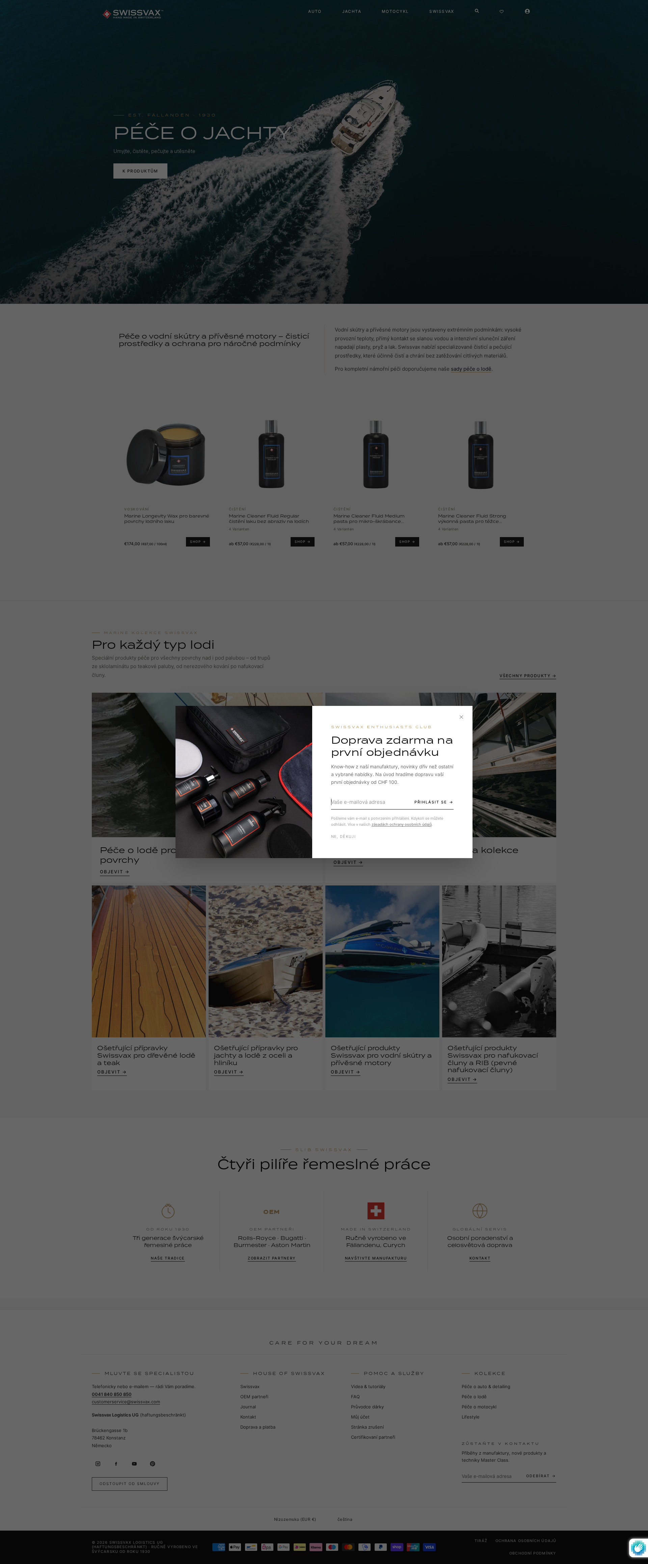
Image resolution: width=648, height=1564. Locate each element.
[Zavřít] (461, 717)
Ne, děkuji (343, 836)
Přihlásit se (430, 802)
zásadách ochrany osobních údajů (402, 824)
